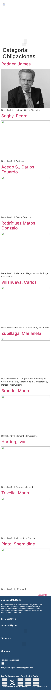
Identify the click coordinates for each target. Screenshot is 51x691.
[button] (25, 41)
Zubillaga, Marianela (21, 333)
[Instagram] (20, 682)
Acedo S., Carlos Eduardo (17, 169)
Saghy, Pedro (14, 115)
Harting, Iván (14, 441)
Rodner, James (16, 63)
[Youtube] (28, 682)
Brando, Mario (15, 390)
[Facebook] (4, 682)
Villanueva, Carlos (19, 282)
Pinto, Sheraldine (18, 543)
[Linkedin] (36, 682)
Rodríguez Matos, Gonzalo (18, 225)
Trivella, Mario (15, 492)
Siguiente (44, 595)
